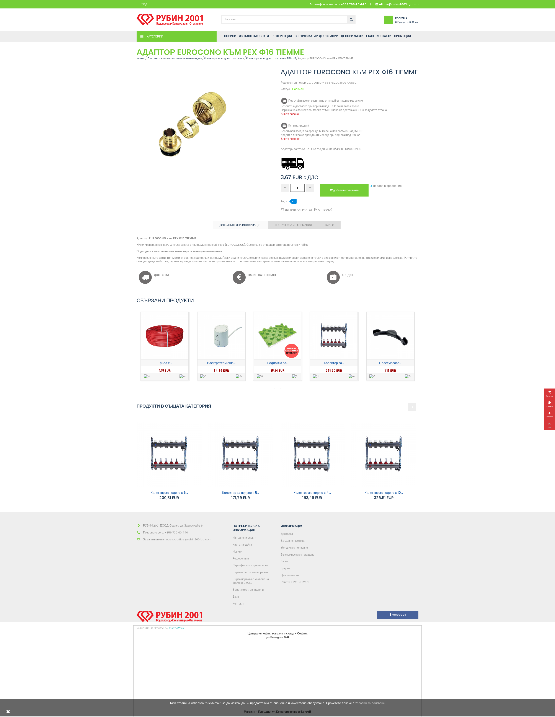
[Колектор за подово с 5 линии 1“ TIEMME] (240, 454)
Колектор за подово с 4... (312, 492)
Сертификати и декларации (250, 565)
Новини (237, 552)
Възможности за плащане (297, 555)
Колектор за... (277, 363)
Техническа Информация (293, 225)
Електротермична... (165, 363)
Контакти (238, 604)
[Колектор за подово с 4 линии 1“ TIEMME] (312, 454)
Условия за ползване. (370, 703)
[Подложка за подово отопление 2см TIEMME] (221, 335)
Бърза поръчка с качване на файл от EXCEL (251, 581)
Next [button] (417, 346)
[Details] (147, 376)
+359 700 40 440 (353, 4)
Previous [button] (137, 346)
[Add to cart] (182, 376)
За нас (285, 561)
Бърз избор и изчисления (249, 590)
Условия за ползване (294, 548)
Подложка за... (221, 363)
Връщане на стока (292, 541)
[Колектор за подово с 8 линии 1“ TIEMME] (277, 335)
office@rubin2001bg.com (398, 4)
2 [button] (281, 388)
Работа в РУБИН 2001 (295, 582)
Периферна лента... (390, 363)
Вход (143, 4)
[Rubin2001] (170, 18)
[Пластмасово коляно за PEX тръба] (333, 335)
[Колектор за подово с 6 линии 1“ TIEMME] (169, 454)
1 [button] (274, 388)
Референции (241, 558)
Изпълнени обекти (244, 538)
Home (140, 58)
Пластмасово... (334, 363)
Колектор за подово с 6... (169, 492)
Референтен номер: (293, 83)
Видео (329, 225)
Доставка (287, 534)
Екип (236, 597)
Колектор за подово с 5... (240, 492)
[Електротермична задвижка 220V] (164, 335)
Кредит (285, 568)
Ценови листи (290, 575)
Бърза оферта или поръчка (250, 572)
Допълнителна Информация (240, 225)
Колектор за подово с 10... (384, 492)
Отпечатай (325, 209)
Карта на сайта (242, 545)
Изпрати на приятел (298, 209)
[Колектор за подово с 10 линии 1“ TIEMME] (383, 454)
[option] (165, 346)
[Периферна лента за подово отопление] (390, 335)
